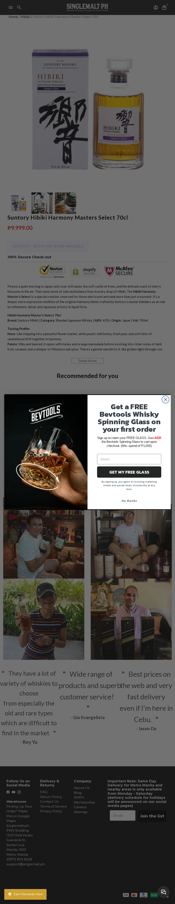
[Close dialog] (165, 399)
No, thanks (129, 501)
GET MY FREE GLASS (129, 472)
